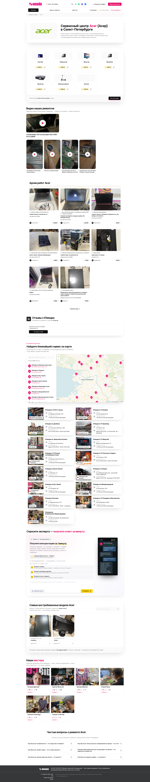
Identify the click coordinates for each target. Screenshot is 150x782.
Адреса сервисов (55, 10)
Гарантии (74, 10)
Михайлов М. (97, 260)
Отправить (85, 591)
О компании (93, 10)
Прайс (51, 779)
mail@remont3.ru (64, 776)
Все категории (114, 98)
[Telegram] (75, 4)
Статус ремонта (115, 10)
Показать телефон (99, 4)
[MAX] (82, 4)
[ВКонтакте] (85, 4)
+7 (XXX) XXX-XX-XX (47, 775)
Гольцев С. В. (35, 260)
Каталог (33, 10)
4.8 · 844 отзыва (104, 10)
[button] (42, 123)
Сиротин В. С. (35, 222)
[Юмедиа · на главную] (35, 4)
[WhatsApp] (78, 4)
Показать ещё (74, 308)
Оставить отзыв (38, 331)
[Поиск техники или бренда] (72, 4)
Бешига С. (65, 300)
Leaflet (108, 401)
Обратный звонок (115, 4)
